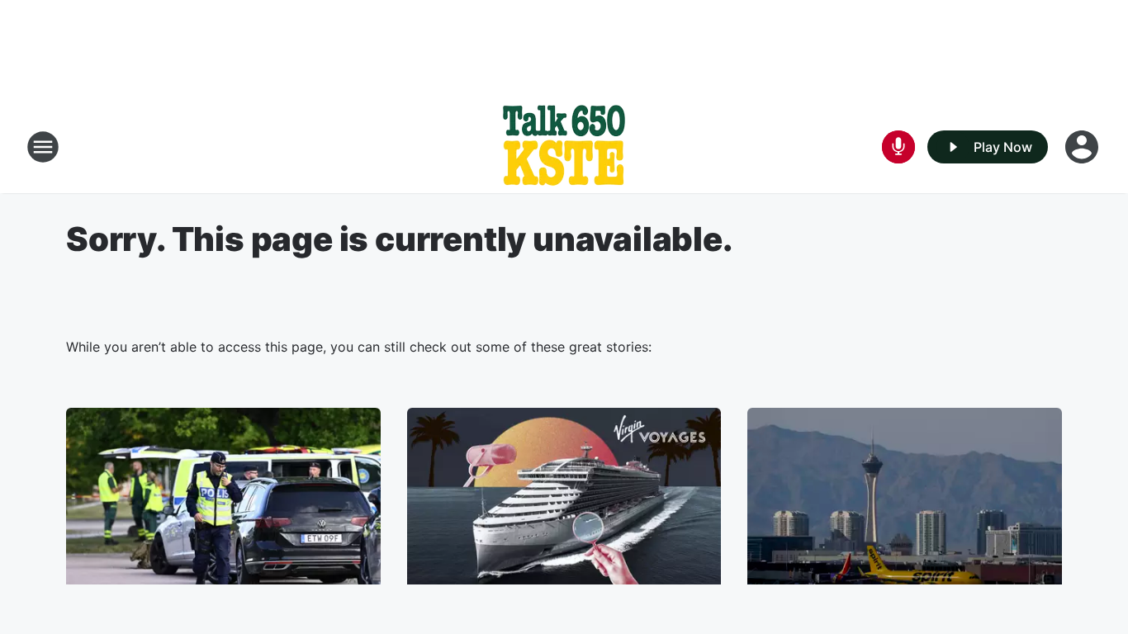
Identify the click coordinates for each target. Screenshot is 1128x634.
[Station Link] (564, 147)
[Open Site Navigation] (42, 146)
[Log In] (1083, 146)
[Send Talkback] (898, 146)
